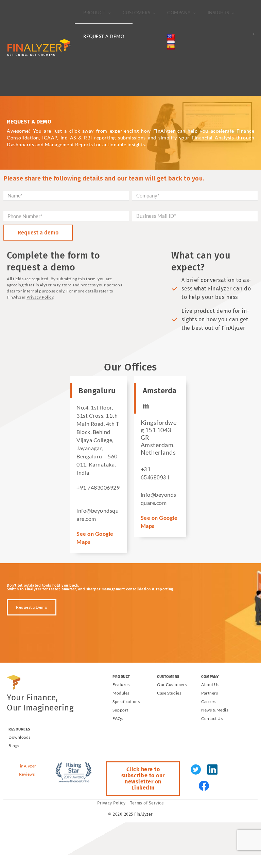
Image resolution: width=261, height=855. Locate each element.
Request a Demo (103, 36)
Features (120, 684)
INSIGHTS (218, 12)
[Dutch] (159, 61)
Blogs (13, 745)
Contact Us (212, 718)
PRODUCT (94, 12)
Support (120, 709)
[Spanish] (159, 84)
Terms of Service (147, 803)
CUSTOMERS (137, 12)
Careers (208, 701)
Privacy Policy (40, 297)
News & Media (214, 709)
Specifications (126, 701)
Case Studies (169, 693)
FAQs (117, 718)
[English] (159, 37)
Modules (120, 693)
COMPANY (179, 12)
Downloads (19, 737)
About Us (210, 684)
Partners (209, 693)
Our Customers (172, 684)
